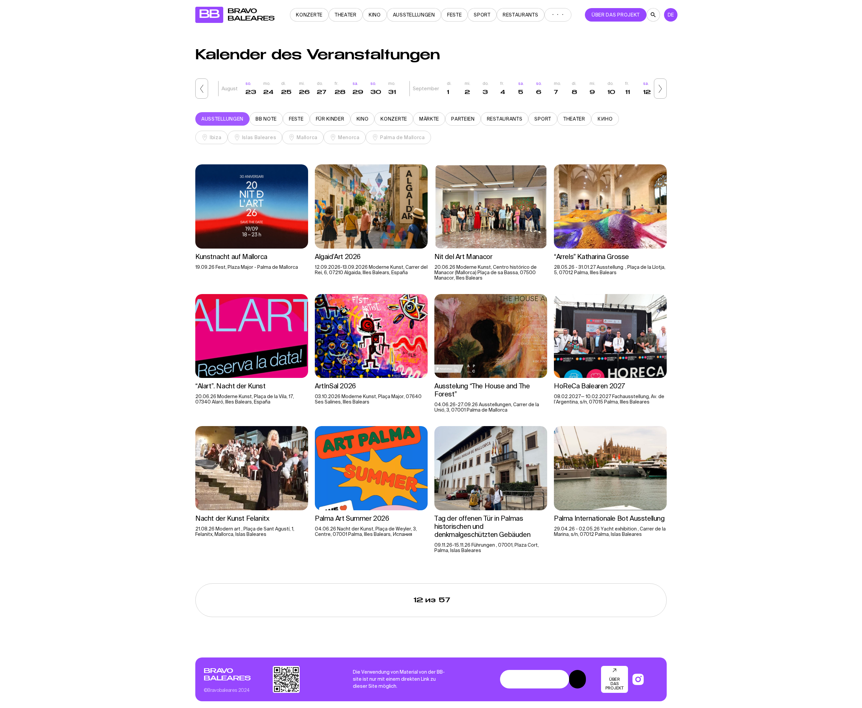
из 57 (432, 600)
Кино (605, 119)
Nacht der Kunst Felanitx (233, 518)
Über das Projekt (616, 15)
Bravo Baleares (227, 675)
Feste (454, 15)
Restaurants (520, 15)
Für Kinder (330, 119)
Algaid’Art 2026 (338, 256)
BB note (266, 119)
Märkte (429, 119)
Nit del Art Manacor (464, 256)
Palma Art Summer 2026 (352, 518)
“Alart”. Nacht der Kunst (230, 386)
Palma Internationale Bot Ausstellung (609, 518)
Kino (375, 15)
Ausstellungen (414, 15)
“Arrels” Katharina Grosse (591, 256)
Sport (482, 15)
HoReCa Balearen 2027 (589, 386)
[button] (201, 88)
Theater (346, 15)
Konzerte (309, 15)
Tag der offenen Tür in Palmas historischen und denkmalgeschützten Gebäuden (483, 526)
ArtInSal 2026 (335, 386)
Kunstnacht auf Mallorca (231, 256)
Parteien (463, 119)
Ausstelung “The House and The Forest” (482, 390)
